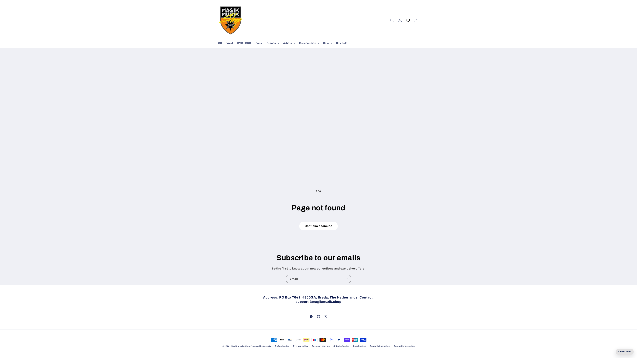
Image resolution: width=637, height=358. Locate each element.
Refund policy (282, 346)
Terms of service (321, 346)
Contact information (404, 346)
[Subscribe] (347, 279)
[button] (272, 43)
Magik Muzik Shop (240, 346)
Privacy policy (300, 346)
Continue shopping (318, 226)
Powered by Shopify (260, 346)
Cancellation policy (380, 346)
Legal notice (359, 346)
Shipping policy (341, 346)
